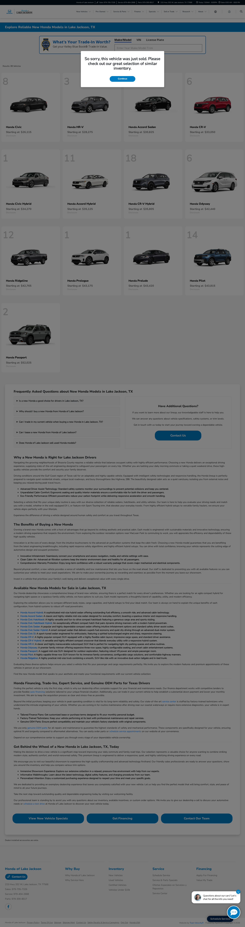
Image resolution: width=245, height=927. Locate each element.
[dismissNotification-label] (238, 892)
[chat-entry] (233, 912)
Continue (122, 78)
